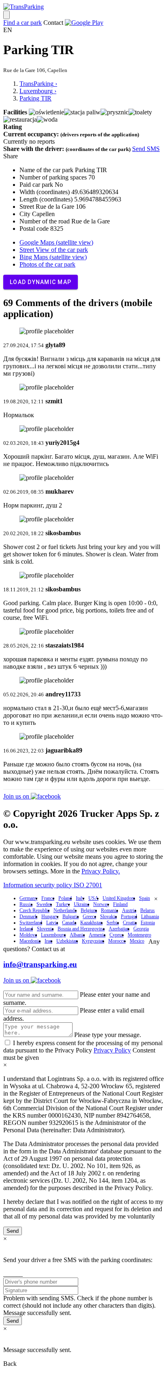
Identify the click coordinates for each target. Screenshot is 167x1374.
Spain (144, 898)
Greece (89, 916)
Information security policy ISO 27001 (52, 885)
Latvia (52, 922)
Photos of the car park (47, 264)
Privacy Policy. (100, 871)
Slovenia (45, 929)
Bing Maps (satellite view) (53, 257)
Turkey (63, 904)
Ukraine (81, 904)
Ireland (26, 929)
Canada (69, 922)
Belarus (147, 910)
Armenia (97, 935)
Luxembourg (53, 935)
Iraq (48, 941)
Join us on (17, 796)
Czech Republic (34, 910)
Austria (129, 910)
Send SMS (146, 148)
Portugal (129, 916)
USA (93, 898)
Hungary (49, 916)
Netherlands (65, 910)
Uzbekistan (67, 941)
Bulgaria (70, 916)
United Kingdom (119, 898)
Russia (25, 904)
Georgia (141, 929)
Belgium (89, 910)
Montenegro (139, 935)
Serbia (113, 922)
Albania (77, 935)
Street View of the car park (53, 249)
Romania (109, 910)
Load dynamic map (40, 282)
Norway (101, 904)
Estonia (148, 922)
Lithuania (150, 916)
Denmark (28, 916)
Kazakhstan (91, 922)
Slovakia (108, 916)
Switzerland (30, 922)
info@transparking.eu (40, 964)
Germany (28, 898)
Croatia (130, 922)
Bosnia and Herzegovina (81, 929)
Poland (65, 898)
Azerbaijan (119, 929)
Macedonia (30, 941)
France (47, 898)
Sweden (44, 904)
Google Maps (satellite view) (56, 242)
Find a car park (22, 22)
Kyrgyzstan (93, 941)
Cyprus (116, 935)
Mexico (137, 941)
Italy (80, 898)
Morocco (117, 941)
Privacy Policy (112, 1050)
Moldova (28, 935)
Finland (120, 904)
